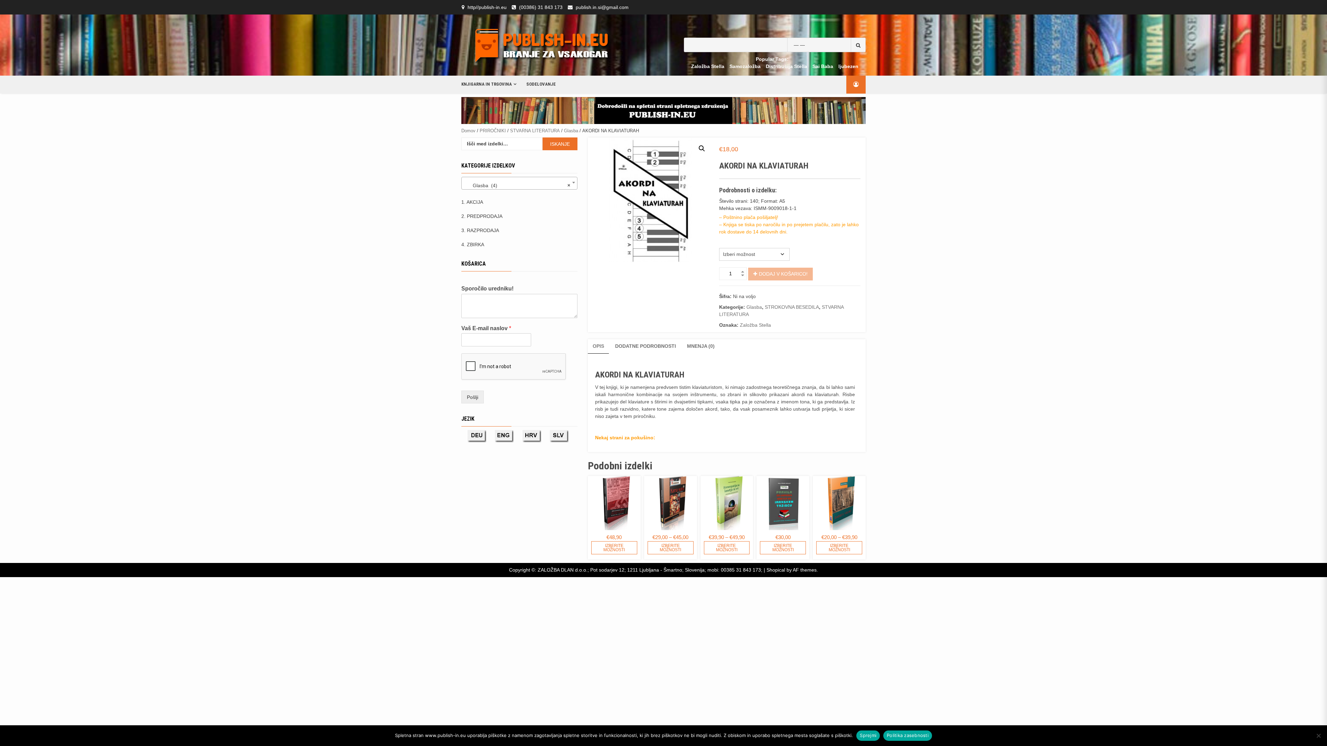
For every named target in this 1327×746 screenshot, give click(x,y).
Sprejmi (868, 735)
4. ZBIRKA (472, 244)
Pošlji (472, 397)
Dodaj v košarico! (783, 274)
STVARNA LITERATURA (535, 130)
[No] (1318, 735)
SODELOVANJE (541, 84)
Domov (468, 130)
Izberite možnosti (614, 547)
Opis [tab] (598, 346)
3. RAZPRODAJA (480, 230)
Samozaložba (745, 66)
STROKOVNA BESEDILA (792, 307)
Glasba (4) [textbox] (517, 185)
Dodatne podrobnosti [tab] (645, 346)
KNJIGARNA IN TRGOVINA (486, 84)
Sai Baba (822, 66)
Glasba (571, 130)
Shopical (775, 570)
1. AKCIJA (472, 202)
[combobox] (519, 183)
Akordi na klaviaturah (738, 241)
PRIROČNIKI (493, 130)
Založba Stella (707, 66)
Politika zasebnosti (908, 735)
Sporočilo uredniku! (487, 288)
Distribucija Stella (786, 66)
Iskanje (560, 144)
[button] (702, 148)
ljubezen (848, 66)
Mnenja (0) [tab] (701, 346)
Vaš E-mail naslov (486, 328)
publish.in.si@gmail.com (602, 7)
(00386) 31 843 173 (541, 7)
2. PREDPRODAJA (481, 216)
